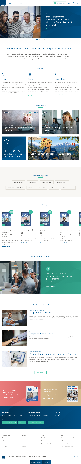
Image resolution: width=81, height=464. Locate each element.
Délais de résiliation (18, 182)
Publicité (63, 440)
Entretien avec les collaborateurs (15, 187)
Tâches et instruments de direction (37, 187)
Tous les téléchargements (27, 443)
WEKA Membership (45, 437)
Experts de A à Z (25, 446)
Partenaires (4, 440)
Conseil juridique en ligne (67, 446)
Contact (44, 456)
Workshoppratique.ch (46, 443)
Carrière (4, 443)
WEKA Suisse (5, 437)
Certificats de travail (47, 182)
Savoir (21, 3)
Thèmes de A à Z (25, 437)
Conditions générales (21, 456)
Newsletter (4, 446)
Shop (26, 3)
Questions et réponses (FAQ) (67, 437)
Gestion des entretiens (68, 187)
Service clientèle (65, 443)
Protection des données (34, 456)
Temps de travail (32, 182)
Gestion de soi (54, 187)
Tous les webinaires (26, 440)
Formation (32, 3)
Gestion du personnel (62, 182)
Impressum (11, 456)
